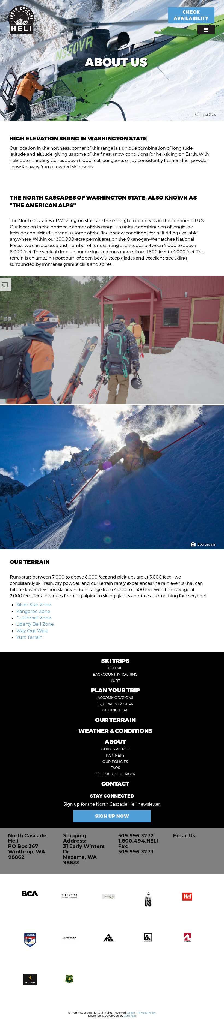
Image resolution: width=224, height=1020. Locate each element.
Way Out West (32, 630)
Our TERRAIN (115, 719)
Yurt (115, 680)
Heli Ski (115, 668)
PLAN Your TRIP (115, 690)
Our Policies (115, 761)
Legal (131, 1013)
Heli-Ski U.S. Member (115, 774)
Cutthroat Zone (33, 618)
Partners (115, 755)
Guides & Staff (115, 749)
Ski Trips (115, 660)
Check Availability (191, 15)
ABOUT (115, 741)
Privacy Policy (146, 1013)
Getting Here (115, 710)
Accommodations (115, 697)
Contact (115, 783)
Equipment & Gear (115, 704)
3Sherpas (130, 1016)
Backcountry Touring (115, 674)
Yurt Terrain (29, 637)
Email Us (184, 836)
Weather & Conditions (115, 730)
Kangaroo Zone (33, 611)
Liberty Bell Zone (35, 624)
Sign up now (112, 816)
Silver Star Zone (33, 604)
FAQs (115, 767)
